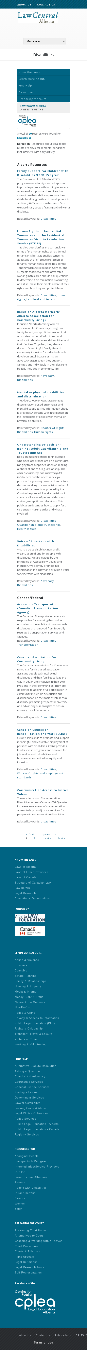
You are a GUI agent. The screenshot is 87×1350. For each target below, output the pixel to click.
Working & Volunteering (31, 1044)
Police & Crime (25, 1012)
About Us (25, 1335)
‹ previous (49, 834)
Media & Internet (26, 991)
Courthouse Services (29, 1081)
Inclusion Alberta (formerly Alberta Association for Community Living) (38, 316)
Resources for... (30, 92)
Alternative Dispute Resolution (35, 1065)
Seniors (20, 1198)
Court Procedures (26, 1246)
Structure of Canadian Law (33, 882)
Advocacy (47, 376)
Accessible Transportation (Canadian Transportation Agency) (38, 608)
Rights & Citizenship (29, 1028)
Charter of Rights (53, 428)
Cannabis (21, 970)
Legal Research (25, 893)
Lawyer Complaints (27, 1102)
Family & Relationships (30, 981)
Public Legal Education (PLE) (35, 1023)
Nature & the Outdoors (30, 1002)
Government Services (29, 1097)
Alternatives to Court (29, 1235)
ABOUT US (24, 4)
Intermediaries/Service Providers (37, 1166)
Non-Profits (22, 1007)
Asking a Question (27, 1071)
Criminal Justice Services (32, 1087)
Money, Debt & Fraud (29, 996)
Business (21, 965)
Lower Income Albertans (31, 1177)
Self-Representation (28, 1272)
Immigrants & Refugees (31, 1161)
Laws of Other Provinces (31, 872)
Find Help (25, 85)
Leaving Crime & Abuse (31, 1108)
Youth (18, 1208)
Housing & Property (28, 986)
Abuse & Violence (27, 960)
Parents (20, 1182)
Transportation (27, 644)
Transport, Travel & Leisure (33, 1033)
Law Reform (23, 887)
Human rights (43, 432)
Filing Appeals (24, 1256)
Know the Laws (29, 72)
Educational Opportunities (32, 898)
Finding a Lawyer (26, 1092)
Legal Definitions (26, 1262)
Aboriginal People (27, 1156)
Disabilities (48, 218)
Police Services (25, 1118)
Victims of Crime (26, 1039)
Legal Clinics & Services (31, 1113)
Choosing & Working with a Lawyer (38, 1240)
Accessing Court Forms (31, 1230)
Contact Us (43, 1335)
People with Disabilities (31, 1187)
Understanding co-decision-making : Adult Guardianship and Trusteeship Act (42, 448)
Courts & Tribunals (27, 1251)
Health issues (27, 529)
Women (20, 1203)
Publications (63, 1335)
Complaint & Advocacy (30, 1076)
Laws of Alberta (25, 866)
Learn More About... (33, 79)
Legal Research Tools (29, 1267)
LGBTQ (20, 1171)
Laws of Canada (25, 877)
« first (30, 834)
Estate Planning (25, 975)
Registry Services (27, 1134)
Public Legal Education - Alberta (37, 1124)
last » (62, 838)
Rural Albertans (25, 1193)
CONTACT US (46, 4)
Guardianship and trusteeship (38, 525)
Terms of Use (43, 1342)
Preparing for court (32, 99)
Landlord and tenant (41, 299)
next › (47, 838)
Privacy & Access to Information (37, 1018)
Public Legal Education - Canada (37, 1129)
